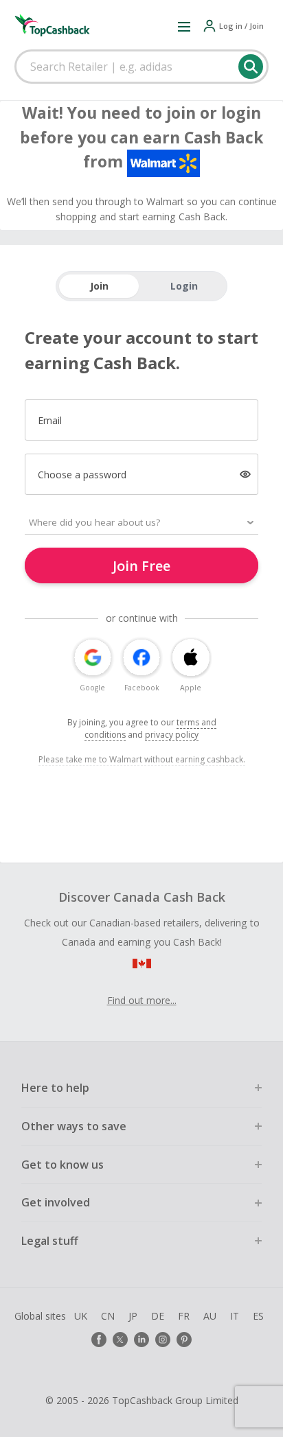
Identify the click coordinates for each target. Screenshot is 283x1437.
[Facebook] (98, 1339)
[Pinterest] (184, 1339)
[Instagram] (162, 1339)
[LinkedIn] (141, 1339)
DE (157, 1315)
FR (184, 1315)
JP (132, 1315)
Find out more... (142, 1000)
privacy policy (172, 734)
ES (258, 1315)
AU (209, 1315)
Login (184, 285)
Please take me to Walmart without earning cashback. (141, 759)
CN (108, 1315)
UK (80, 1315)
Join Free (141, 566)
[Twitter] (120, 1339)
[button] (184, 26)
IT (234, 1315)
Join (99, 285)
